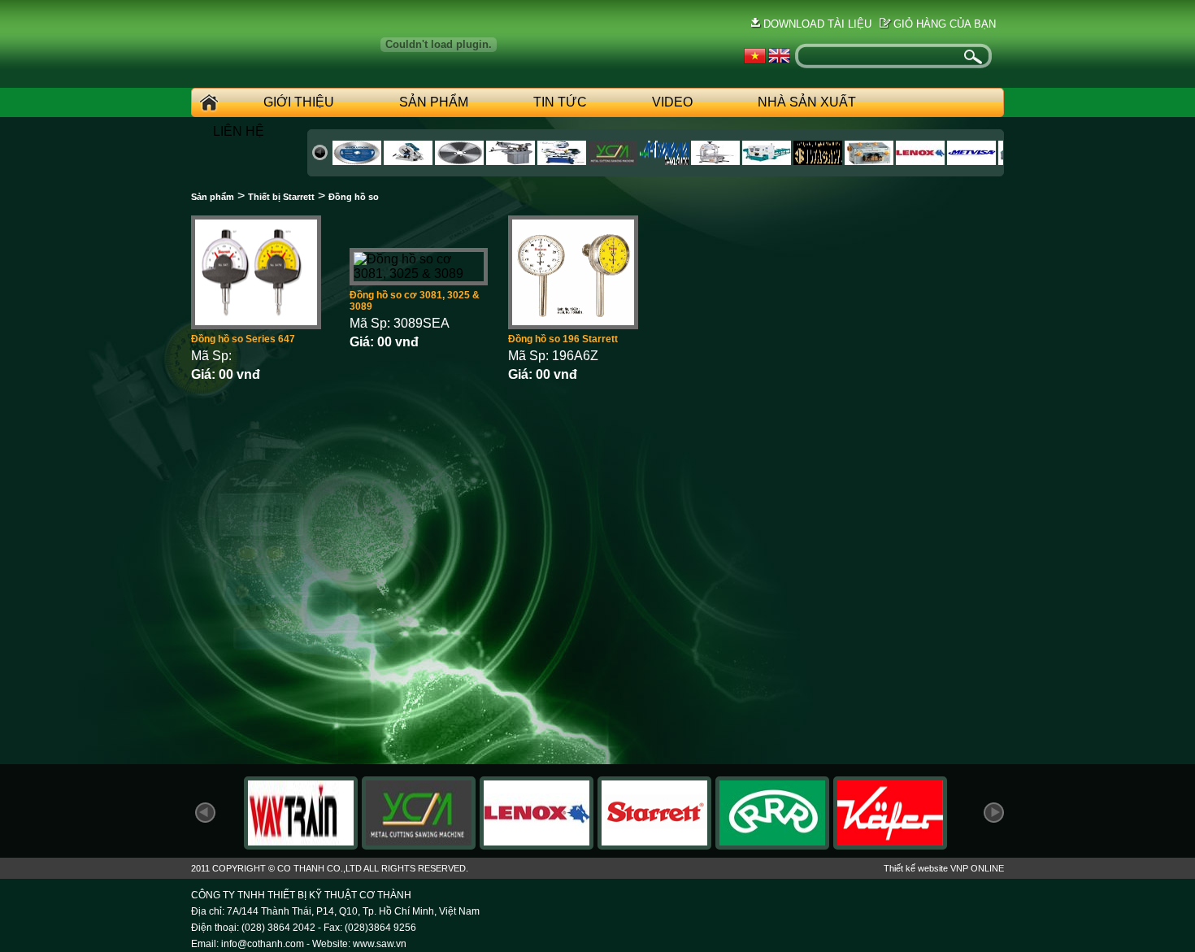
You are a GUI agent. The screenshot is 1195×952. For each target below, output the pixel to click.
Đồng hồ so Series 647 (243, 339)
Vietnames (755, 56)
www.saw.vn (379, 944)
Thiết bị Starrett (281, 197)
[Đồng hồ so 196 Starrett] (573, 325)
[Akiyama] (510, 160)
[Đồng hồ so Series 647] (256, 325)
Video (672, 102)
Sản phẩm (433, 102)
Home (206, 102)
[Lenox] (766, 160)
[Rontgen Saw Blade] (772, 845)
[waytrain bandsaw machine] (301, 845)
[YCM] (459, 160)
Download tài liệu (817, 24)
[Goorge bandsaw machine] (356, 160)
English (779, 56)
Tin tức (560, 102)
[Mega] (613, 160)
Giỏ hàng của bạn (944, 24)
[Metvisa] (817, 160)
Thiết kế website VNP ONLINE (944, 868)
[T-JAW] (920, 160)
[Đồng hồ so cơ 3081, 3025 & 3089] (419, 273)
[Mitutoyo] (971, 160)
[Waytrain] (408, 160)
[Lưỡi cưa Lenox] (536, 845)
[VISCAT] (715, 160)
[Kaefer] (890, 845)
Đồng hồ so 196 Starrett (563, 339)
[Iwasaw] (664, 160)
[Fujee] (561, 160)
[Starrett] (654, 845)
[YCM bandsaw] (419, 845)
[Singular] (869, 160)
